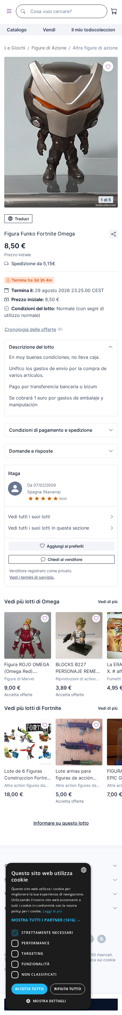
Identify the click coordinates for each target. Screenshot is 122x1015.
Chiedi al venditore (65, 559)
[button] (61, 347)
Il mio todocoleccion (93, 30)
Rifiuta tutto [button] (67, 988)
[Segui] (108, 66)
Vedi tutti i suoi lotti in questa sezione (48, 528)
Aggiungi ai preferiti (65, 546)
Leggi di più (52, 911)
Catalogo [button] (17, 30)
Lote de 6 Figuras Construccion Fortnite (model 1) (27, 774)
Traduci (22, 218)
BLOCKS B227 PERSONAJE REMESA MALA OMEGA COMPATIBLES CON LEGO (79, 668)
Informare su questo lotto (61, 823)
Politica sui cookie (99, 959)
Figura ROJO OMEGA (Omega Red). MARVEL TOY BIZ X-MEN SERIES (26, 668)
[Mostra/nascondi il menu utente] (8, 11)
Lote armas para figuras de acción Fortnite (74, 774)
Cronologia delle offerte (30, 329)
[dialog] (48, 936)
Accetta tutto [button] (29, 988)
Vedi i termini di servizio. (31, 577)
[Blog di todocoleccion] (101, 939)
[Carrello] (114, 11)
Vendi (49, 30)
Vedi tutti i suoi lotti (29, 516)
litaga (14, 473)
